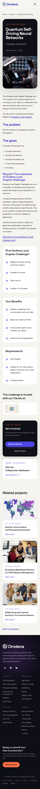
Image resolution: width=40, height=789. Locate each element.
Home (5, 14)
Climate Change (28, 684)
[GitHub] (10, 668)
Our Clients (26, 715)
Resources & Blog (28, 726)
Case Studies (7, 722)
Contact (25, 733)
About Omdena (27, 711)
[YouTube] (16, 668)
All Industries (26, 699)
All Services (7, 701)
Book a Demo (11, 765)
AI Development (9, 680)
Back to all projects (11, 629)
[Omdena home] (10, 4)
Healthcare (26, 688)
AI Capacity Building (10, 688)
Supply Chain (27, 695)
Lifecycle (6, 719)
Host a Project (20, 451)
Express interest (15, 444)
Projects (12, 14)
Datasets (6, 698)
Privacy (5, 783)
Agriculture (26, 680)
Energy (24, 691)
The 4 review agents (10, 715)
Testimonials (26, 719)
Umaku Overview (9, 711)
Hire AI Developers (10, 684)
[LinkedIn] (5, 668)
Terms (13, 783)
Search (24, 730)
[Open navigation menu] (34, 4)
